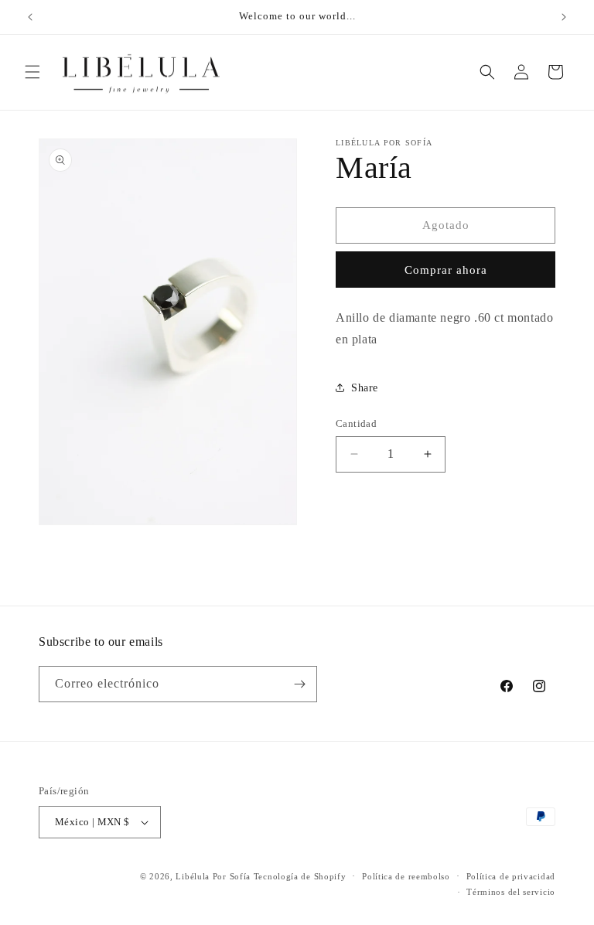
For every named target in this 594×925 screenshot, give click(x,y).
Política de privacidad (510, 876)
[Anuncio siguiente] (564, 17)
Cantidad (356, 423)
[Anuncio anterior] (30, 17)
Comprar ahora (446, 270)
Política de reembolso (406, 876)
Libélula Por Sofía (213, 876)
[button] (32, 72)
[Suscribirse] (299, 684)
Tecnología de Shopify (300, 876)
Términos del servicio (510, 891)
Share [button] (364, 388)
